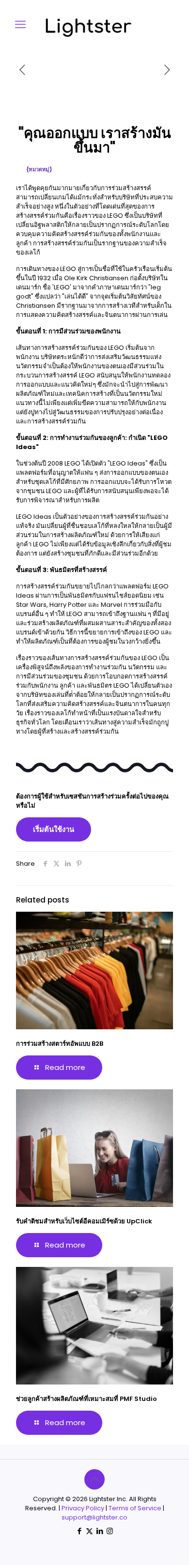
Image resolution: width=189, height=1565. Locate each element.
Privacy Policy (83, 1508)
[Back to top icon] (94, 1479)
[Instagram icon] (109, 1531)
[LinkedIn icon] (99, 1531)
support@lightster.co (94, 1517)
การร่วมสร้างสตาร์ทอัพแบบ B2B (59, 1043)
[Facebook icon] (79, 1531)
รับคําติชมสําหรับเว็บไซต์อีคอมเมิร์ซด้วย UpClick (84, 1221)
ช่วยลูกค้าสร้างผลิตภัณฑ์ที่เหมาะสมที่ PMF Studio (86, 1398)
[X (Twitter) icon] (89, 1531)
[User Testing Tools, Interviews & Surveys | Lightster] (104, 35)
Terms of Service (135, 1508)
